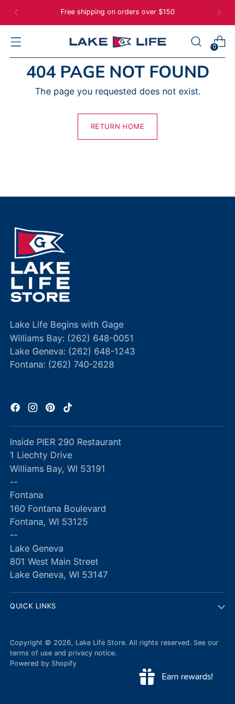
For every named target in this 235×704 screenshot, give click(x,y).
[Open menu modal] (15, 42)
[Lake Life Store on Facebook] (16, 409)
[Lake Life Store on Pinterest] (51, 409)
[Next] (219, 12)
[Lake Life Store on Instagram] (33, 409)
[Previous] (16, 12)
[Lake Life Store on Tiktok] (68, 409)
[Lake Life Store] (117, 42)
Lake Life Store (100, 642)
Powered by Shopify (43, 663)
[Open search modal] (196, 42)
